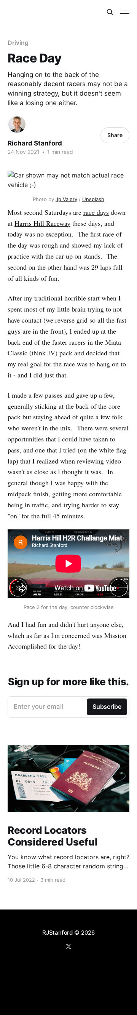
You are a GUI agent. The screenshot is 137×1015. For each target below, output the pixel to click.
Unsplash (93, 199)
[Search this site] (110, 12)
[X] (68, 946)
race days (96, 212)
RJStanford (57, 932)
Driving (18, 42)
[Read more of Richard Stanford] (17, 124)
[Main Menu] (125, 12)
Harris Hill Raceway (42, 223)
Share (115, 135)
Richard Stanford (35, 143)
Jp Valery (66, 199)
